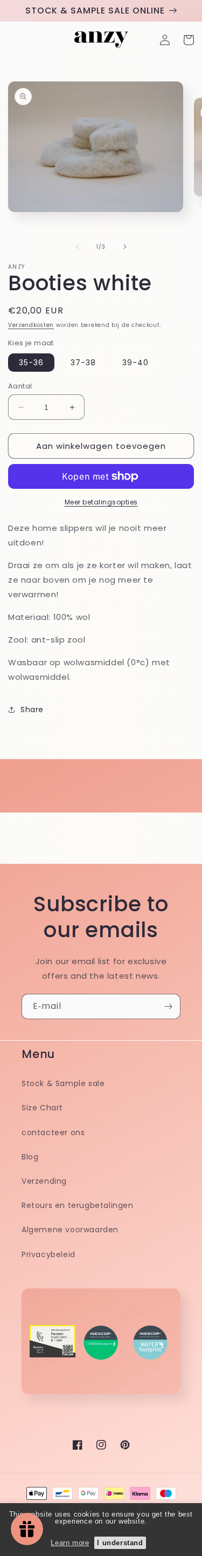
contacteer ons (53, 1132)
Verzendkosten (31, 325)
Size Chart (42, 1107)
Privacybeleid (48, 1254)
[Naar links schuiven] (77, 246)
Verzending (44, 1181)
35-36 (31, 362)
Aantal (20, 386)
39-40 (135, 362)
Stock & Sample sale (63, 1083)
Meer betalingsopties (101, 502)
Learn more (70, 1543)
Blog (30, 1156)
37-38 (83, 362)
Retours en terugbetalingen (78, 1205)
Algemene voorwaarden (70, 1229)
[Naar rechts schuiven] (125, 246)
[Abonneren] (168, 1006)
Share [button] (32, 709)
